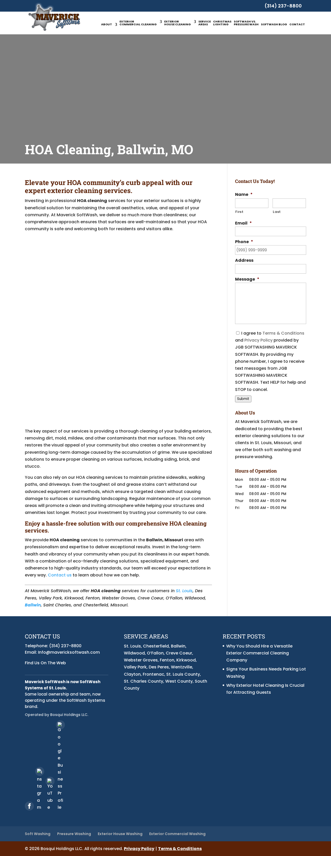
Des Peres (159, 667)
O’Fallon (155, 653)
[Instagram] (39, 771)
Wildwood (134, 653)
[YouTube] (50, 781)
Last (277, 211)
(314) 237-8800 (283, 6)
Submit (243, 398)
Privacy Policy (258, 340)
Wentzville (181, 667)
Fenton (167, 660)
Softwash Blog (274, 24)
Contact (297, 24)
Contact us (60, 575)
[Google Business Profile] (60, 724)
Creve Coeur (179, 653)
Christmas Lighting (222, 23)
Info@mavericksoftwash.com (69, 652)
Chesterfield (156, 646)
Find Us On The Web (45, 663)
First (239, 211)
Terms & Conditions (283, 333)
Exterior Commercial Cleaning (138, 23)
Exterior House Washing (120, 833)
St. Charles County (143, 681)
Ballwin (33, 605)
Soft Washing (37, 833)
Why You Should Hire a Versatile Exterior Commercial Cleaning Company (259, 653)
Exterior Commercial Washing (177, 833)
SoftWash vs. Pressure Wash (246, 23)
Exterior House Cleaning (177, 23)
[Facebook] (29, 806)
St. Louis (184, 591)
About (106, 24)
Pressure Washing (74, 833)
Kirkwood (186, 660)
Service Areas (204, 23)
